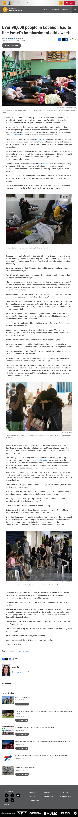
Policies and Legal (65, 796)
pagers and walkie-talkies (38, 460)
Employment (32, 796)
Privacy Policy (64, 792)
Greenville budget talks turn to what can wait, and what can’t (34, 727)
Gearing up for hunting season (25, 767)
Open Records (48, 796)
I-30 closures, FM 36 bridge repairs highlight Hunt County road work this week (41, 755)
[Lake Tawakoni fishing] (8, 700)
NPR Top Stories (24, 651)
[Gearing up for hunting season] (8, 770)
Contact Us (32, 792)
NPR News (11, 651)
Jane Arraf (11, 38)
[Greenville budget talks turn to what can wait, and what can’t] (8, 730)
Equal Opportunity (34, 800)
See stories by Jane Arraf (22, 672)
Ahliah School (43, 164)
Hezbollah (41, 139)
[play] (5, 9)
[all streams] (75, 9)
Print (74, 39)
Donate (70, 3)
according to (15, 135)
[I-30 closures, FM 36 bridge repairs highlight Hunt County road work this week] (8, 758)
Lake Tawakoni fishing (22, 697)
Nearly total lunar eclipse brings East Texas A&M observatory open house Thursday (43, 741)
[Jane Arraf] (6, 670)
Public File (47, 792)
